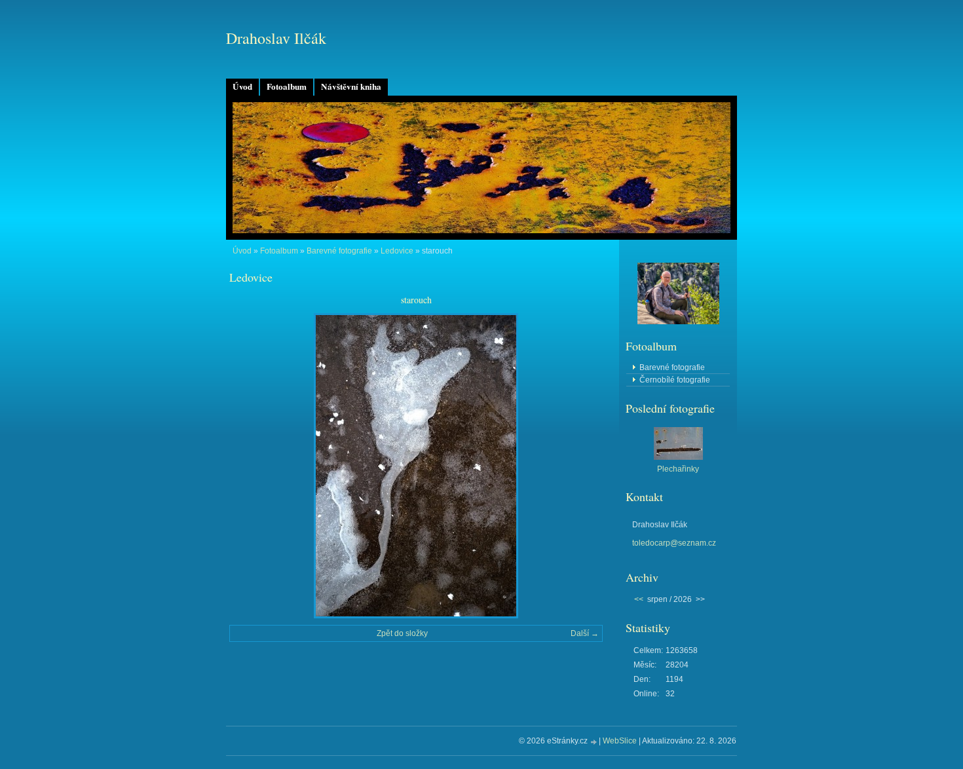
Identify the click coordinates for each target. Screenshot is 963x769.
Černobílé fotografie (674, 379)
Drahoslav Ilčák (276, 38)
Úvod (242, 86)
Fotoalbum (287, 86)
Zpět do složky (402, 633)
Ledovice (397, 250)
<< (638, 599)
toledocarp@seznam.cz (674, 543)
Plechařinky (678, 469)
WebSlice (620, 740)
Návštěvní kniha (351, 86)
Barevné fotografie (339, 250)
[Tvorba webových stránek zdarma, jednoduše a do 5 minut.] (594, 742)
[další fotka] (581, 465)
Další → (585, 633)
